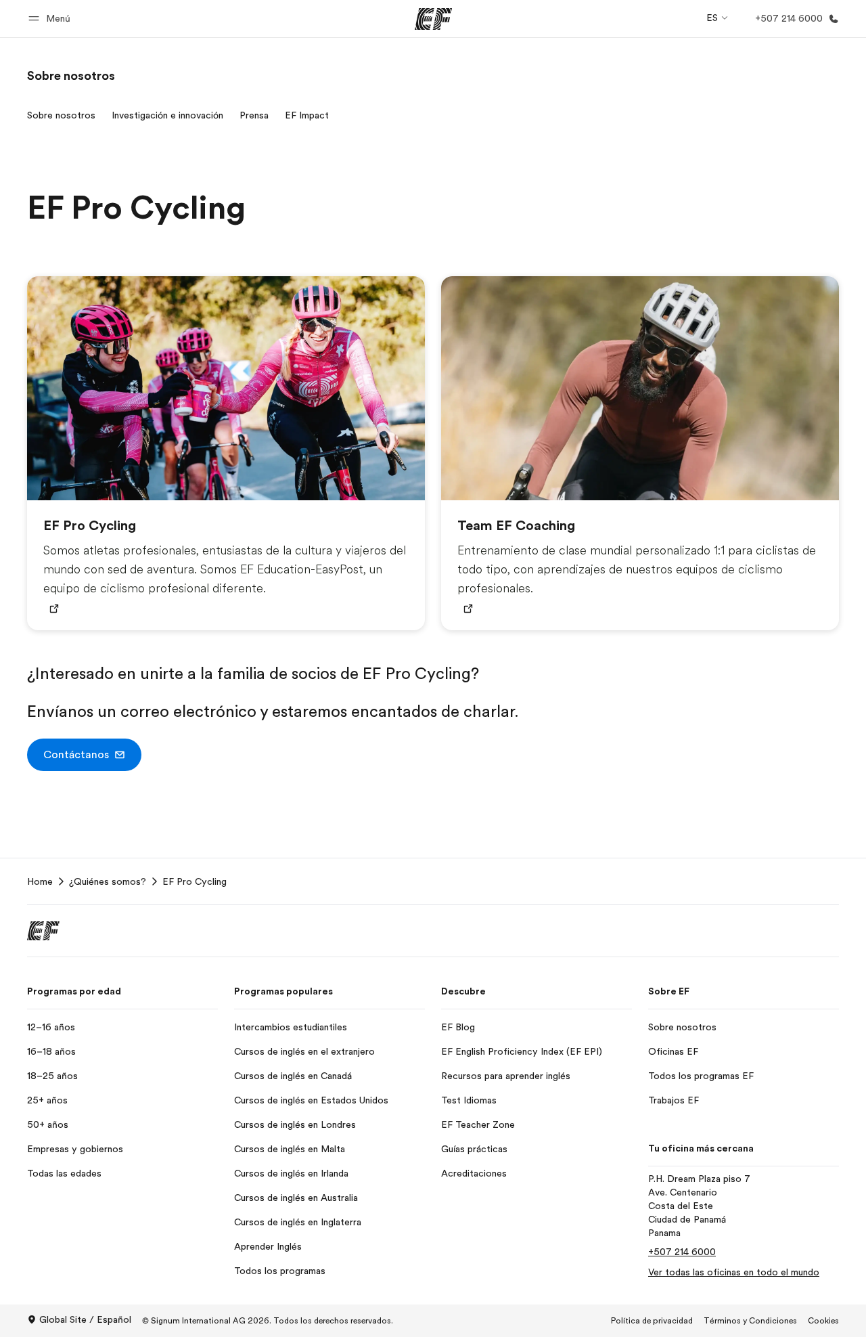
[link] (71, 76)
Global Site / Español (85, 1319)
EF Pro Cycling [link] (194, 881)
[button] (51, 18)
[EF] (433, 19)
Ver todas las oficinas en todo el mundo (733, 1272)
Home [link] (40, 881)
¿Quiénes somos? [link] (107, 881)
